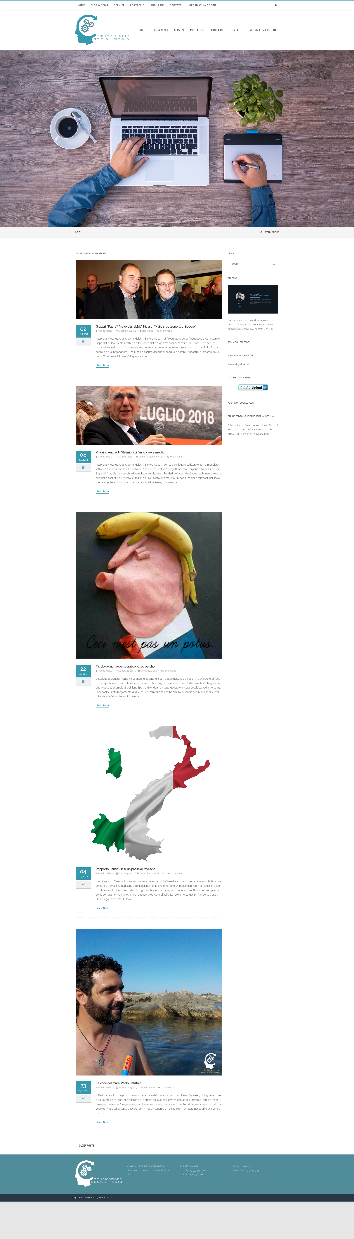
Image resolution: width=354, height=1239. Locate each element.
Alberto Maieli (105, 331)
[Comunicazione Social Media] (102, 48)
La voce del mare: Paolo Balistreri (118, 1083)
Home (81, 5)
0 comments (165, 331)
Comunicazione (147, 456)
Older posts (85, 1145)
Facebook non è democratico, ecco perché (125, 666)
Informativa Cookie (202, 5)
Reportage (147, 331)
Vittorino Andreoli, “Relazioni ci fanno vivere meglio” (130, 452)
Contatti (176, 5)
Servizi (119, 5)
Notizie (159, 456)
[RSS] (275, 5)
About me (157, 5)
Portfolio (137, 5)
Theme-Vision (106, 1197)
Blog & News (99, 5)
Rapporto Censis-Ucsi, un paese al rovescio (125, 869)
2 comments (169, 671)
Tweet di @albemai (238, 364)
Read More (102, 365)
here (267, 434)
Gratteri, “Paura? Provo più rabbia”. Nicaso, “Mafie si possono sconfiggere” (146, 326)
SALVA (262, 324)
